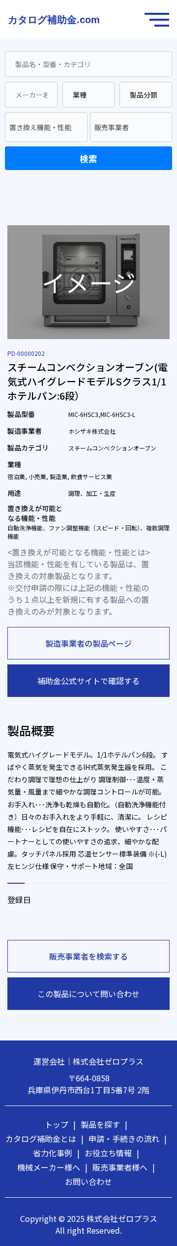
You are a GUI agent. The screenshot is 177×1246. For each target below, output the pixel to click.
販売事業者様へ (123, 1167)
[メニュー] (159, 20)
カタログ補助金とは (44, 1138)
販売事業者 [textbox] (111, 127)
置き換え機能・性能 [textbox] (40, 127)
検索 (88, 158)
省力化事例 (56, 1153)
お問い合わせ (88, 1181)
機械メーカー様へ (52, 1167)
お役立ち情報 (112, 1153)
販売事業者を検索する (88, 956)
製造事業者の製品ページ (88, 643)
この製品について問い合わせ (88, 994)
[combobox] (46, 127)
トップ (60, 1124)
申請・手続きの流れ (127, 1138)
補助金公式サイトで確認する (88, 681)
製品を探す (104, 1124)
